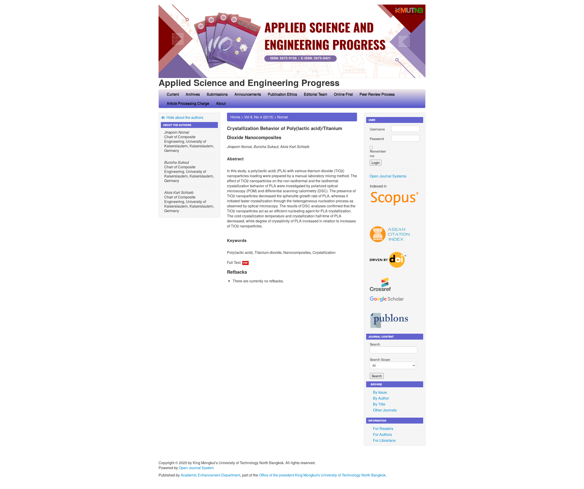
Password (377, 138)
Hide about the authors (184, 117)
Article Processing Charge (188, 103)
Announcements (248, 94)
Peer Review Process (377, 94)
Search (375, 344)
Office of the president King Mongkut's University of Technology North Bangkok (322, 475)
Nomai (282, 117)
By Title (379, 404)
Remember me (378, 153)
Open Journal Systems (388, 176)
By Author (381, 398)
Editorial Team (315, 94)
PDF (245, 263)
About (221, 103)
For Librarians (384, 440)
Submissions (217, 94)
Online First (343, 94)
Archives (193, 94)
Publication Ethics (282, 94)
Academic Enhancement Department (210, 475)
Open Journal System (196, 467)
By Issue (380, 392)
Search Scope (380, 359)
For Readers (383, 428)
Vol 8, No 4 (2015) (258, 117)
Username (377, 129)
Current (173, 94)
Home (235, 117)
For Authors (382, 434)
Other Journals (385, 410)
